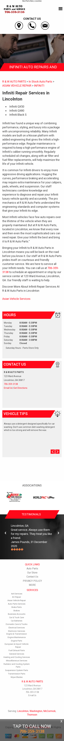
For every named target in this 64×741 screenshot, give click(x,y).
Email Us (8, 388)
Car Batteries (16, 621)
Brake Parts (16, 607)
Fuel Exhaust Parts (17, 650)
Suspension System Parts (16, 670)
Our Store (32, 572)
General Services (16, 654)
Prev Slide (53, 452)
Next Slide (57, 452)
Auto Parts (32, 568)
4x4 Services (16, 594)
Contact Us (32, 576)
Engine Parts (16, 641)
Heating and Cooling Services (16, 657)
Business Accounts (16, 614)
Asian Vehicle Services (16, 298)
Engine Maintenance (17, 637)
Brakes (17, 610)
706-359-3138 (11, 384)
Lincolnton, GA (19, 525)
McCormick (49, 711)
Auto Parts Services (16, 604)
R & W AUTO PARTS (14, 81)
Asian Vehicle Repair (16, 600)
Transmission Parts (16, 674)
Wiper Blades (17, 677)
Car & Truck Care (16, 617)
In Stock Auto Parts (40, 81)
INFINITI (39, 85)
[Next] (58, 533)
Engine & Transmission (16, 634)
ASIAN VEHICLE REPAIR (16, 85)
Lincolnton (22, 711)
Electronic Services (16, 631)
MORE (32, 584)
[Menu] (60, 8)
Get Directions (20, 388)
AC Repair (16, 597)
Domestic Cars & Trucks (16, 624)
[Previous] (6, 533)
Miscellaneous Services (16, 660)
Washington (36, 711)
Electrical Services (17, 627)
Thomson (32, 714)
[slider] (17, 549)
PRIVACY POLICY (32, 580)
